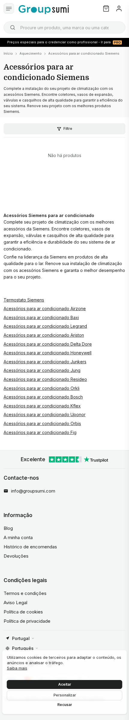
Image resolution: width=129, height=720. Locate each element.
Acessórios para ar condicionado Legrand (45, 326)
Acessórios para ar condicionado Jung (42, 370)
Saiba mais (17, 668)
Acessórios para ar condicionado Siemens (83, 53)
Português (23, 648)
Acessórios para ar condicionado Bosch (43, 396)
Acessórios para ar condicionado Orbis (42, 423)
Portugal (21, 638)
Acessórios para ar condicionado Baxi (41, 317)
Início (8, 53)
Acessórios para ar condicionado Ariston (44, 335)
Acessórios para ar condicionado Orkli (42, 388)
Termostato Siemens (24, 299)
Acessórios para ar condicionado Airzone (45, 308)
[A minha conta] (118, 8)
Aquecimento (31, 53)
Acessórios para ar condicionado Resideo (45, 379)
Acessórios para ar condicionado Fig (40, 432)
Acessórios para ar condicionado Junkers (45, 361)
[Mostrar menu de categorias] (9, 8)
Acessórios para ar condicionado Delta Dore (48, 344)
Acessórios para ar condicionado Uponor (45, 414)
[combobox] (64, 27)
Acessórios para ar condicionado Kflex (42, 405)
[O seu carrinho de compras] (106, 8)
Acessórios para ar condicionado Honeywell (48, 352)
